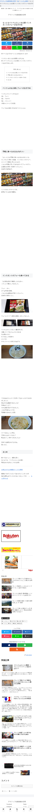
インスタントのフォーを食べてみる (17, 77)
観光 (15, 623)
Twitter (25, 804)
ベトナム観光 (6, 618)
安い (11, 623)
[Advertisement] (17, 129)
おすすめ (14, 621)
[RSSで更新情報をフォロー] (17, 649)
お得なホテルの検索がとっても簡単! (12, 469)
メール (25, 806)
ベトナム (5, 623)
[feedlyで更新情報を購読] (24, 645)
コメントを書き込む (17, 786)
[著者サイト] (9, 645)
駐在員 (20, 623)
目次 (14, 69)
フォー (25, 621)
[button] (30, 401)
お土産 (19, 621)
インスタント (6, 621)
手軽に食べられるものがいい (15, 75)
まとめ (9, 79)
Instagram (9, 806)
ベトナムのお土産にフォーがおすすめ (17, 72)
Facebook (9, 804)
